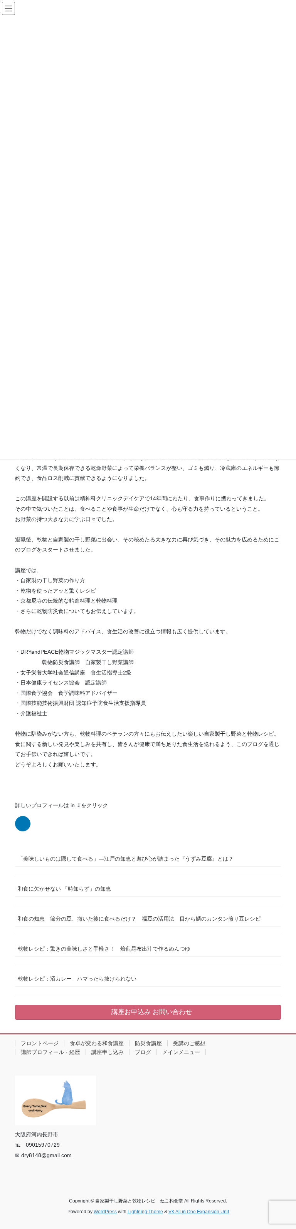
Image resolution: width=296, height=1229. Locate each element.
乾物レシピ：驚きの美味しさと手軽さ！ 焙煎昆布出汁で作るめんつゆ (104, 949)
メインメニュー (181, 1052)
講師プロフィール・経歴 (50, 1052)
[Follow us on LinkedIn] (22, 823)
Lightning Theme (145, 1211)
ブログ (143, 1052)
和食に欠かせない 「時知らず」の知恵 (64, 889)
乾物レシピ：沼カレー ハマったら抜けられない (77, 979)
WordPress (105, 1211)
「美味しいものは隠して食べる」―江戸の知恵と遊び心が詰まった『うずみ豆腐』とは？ (126, 859)
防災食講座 (148, 1043)
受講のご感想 (189, 1043)
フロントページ (40, 1043)
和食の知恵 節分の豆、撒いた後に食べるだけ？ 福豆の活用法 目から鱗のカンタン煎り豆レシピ (139, 919)
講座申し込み (107, 1052)
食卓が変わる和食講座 (97, 1043)
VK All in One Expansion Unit (198, 1211)
